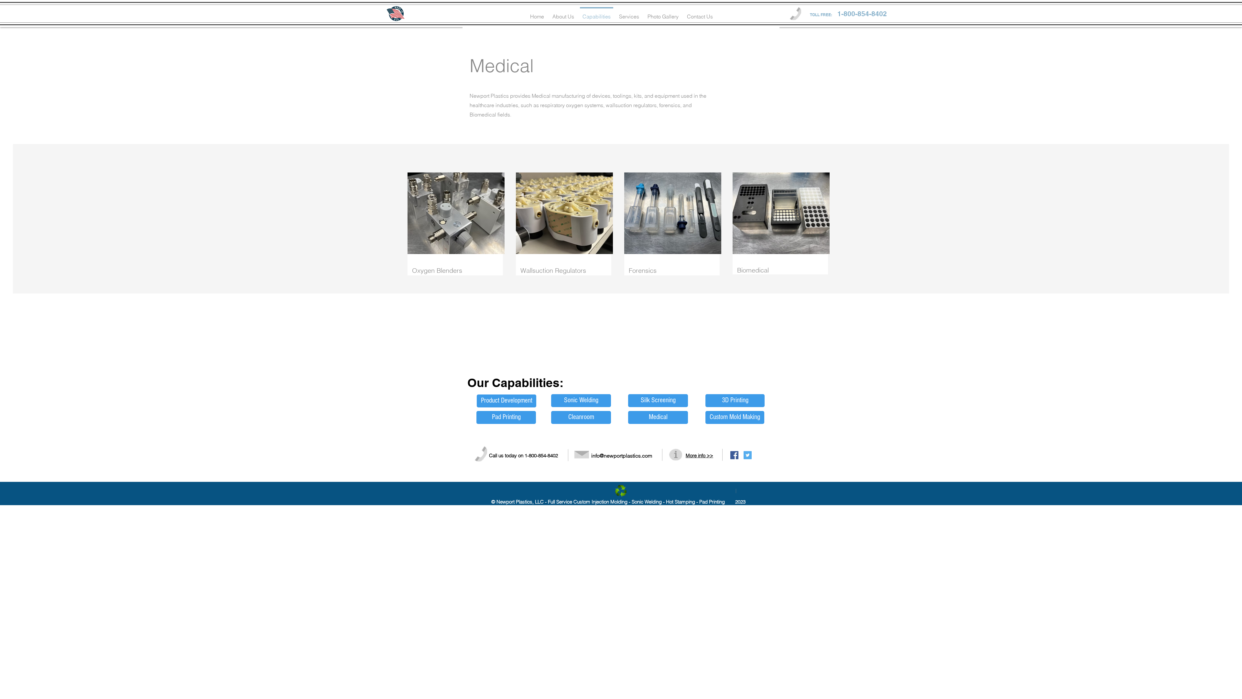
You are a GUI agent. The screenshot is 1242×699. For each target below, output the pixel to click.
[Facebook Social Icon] (734, 455)
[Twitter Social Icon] (748, 455)
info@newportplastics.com (621, 455)
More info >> (699, 455)
